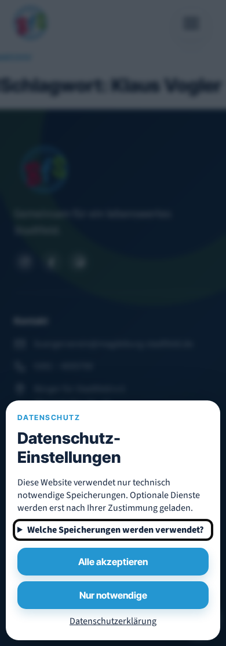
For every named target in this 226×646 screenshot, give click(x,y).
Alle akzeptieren (113, 561)
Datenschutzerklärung (113, 621)
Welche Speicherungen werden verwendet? (115, 530)
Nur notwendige (113, 595)
